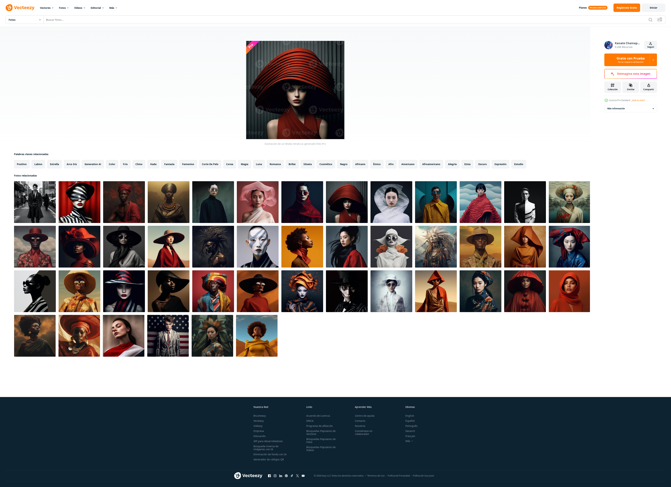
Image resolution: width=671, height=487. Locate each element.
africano (360, 164)
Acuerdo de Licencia (318, 415)
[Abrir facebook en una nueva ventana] (269, 475)
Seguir (650, 46)
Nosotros (360, 426)
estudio (518, 164)
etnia (467, 164)
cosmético (325, 164)
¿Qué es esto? (638, 100)
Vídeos (78, 7)
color (112, 164)
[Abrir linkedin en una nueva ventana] (280, 475)
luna (259, 164)
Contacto (360, 420)
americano (408, 164)
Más (111, 7)
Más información (616, 108)
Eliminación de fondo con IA (269, 454)
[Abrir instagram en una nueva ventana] (275, 475)
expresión (500, 164)
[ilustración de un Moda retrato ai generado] (79, 202)
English (409, 415)
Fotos (62, 7)
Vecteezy (258, 420)
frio (125, 164)
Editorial (96, 7)
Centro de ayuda (364, 415)
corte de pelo (210, 164)
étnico (377, 164)
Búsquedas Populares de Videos (321, 448)
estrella (54, 164)
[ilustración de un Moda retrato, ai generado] (35, 202)
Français (410, 436)
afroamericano (431, 164)
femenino (188, 164)
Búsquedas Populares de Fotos (321, 440)
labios (38, 164)
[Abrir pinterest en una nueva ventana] (286, 475)
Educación (259, 436)
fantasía (169, 164)
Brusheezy (259, 415)
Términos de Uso (376, 475)
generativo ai (93, 164)
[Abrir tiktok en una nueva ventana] (292, 475)
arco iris (72, 164)
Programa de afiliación (319, 426)
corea (229, 164)
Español (410, 420)
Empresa (258, 431)
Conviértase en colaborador (363, 432)
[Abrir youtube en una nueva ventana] (303, 475)
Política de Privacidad (399, 475)
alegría (452, 164)
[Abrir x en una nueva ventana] (297, 475)
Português (411, 426)
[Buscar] (650, 20)
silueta (307, 164)
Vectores (45, 7)
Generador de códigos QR (268, 459)
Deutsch (410, 431)
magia (244, 164)
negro (344, 164)
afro (391, 164)
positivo (22, 164)
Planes (583, 7)
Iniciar (653, 7)
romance (275, 164)
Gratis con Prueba (631, 60)
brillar (292, 164)
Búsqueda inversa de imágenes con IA (265, 448)
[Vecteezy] (20, 7)
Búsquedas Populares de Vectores (321, 432)
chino (138, 164)
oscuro (482, 164)
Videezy (257, 426)
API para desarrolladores (268, 441)
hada (153, 164)
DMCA (309, 420)
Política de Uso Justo (423, 475)
